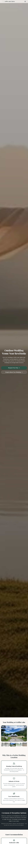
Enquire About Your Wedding (13, 372)
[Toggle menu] (25, 1)
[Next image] (24, 733)
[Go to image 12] (19, 740)
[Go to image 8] (15, 740)
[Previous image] (3, 733)
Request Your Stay (13, 368)
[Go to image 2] (9, 740)
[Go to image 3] (10, 740)
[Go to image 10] (17, 740)
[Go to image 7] (14, 740)
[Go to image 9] (16, 740)
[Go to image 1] (8, 740)
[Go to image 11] (18, 740)
